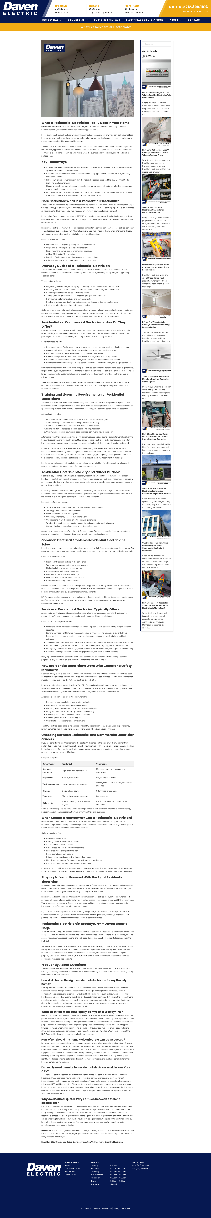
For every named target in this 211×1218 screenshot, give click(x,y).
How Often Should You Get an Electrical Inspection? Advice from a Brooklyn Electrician (155, 436)
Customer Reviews (107, 19)
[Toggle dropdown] (60, 20)
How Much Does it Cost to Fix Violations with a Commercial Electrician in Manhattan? (155, 605)
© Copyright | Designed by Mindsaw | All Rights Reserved (105, 1208)
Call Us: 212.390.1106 (188, 7)
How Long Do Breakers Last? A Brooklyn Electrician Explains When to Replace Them (155, 152)
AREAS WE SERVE (72, 1168)
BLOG (67, 1165)
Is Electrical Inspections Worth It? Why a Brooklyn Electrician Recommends (155, 267)
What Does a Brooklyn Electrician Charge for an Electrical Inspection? (153, 210)
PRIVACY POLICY (72, 1171)
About (174, 19)
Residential (50, 19)
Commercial (76, 19)
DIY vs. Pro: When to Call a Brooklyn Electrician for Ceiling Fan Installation (156, 324)
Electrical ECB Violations (145, 19)
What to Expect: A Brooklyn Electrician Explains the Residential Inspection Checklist (156, 491)
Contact (194, 19)
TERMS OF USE (71, 1174)
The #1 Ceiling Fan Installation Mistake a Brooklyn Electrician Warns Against (155, 379)
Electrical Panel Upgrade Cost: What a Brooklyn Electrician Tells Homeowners (156, 95)
